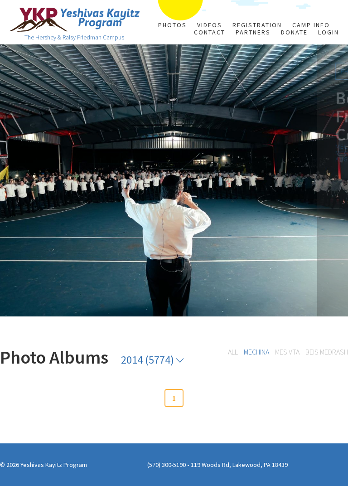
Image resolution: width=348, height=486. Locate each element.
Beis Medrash (326, 351)
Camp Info (311, 25)
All (233, 351)
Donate (294, 32)
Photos (172, 25)
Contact (209, 32)
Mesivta (287, 351)
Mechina (256, 351)
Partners (253, 32)
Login (328, 32)
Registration (257, 25)
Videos (209, 25)
